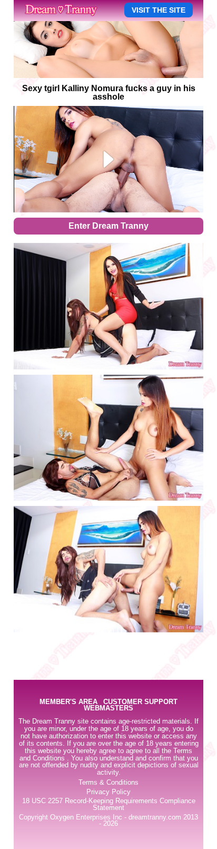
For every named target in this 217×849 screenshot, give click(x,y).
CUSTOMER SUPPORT (140, 702)
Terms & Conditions (108, 782)
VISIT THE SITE (158, 10)
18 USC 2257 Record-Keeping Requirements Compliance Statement (108, 804)
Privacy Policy (108, 792)
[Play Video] (108, 159)
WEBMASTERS (108, 708)
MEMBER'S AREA (68, 702)
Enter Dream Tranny (108, 225)
